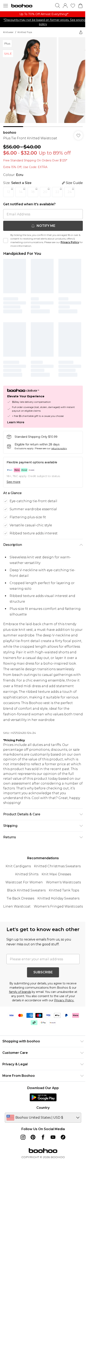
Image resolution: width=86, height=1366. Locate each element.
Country (43, 1108)
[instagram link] (23, 1137)
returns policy (59, 448)
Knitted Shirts (26, 874)
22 (57, 192)
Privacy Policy (70, 242)
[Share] (80, 32)
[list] (43, 14)
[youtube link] (53, 1137)
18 (33, 192)
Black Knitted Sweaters (26, 890)
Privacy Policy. (64, 1000)
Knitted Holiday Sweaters (58, 898)
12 (8, 192)
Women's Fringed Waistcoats (58, 906)
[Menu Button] (5, 5)
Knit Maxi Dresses (56, 874)
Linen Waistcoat (17, 906)
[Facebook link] (43, 1137)
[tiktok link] (63, 1137)
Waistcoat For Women (24, 882)
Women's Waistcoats (63, 882)
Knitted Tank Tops (64, 890)
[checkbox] (5, 240)
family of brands (20, 992)
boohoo (9, 132)
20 (45, 192)
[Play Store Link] (43, 1097)
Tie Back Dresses (20, 898)
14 (20, 192)
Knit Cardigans (18, 866)
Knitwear (8, 32)
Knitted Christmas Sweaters (57, 866)
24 (70, 192)
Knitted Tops (25, 32)
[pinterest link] (33, 1137)
